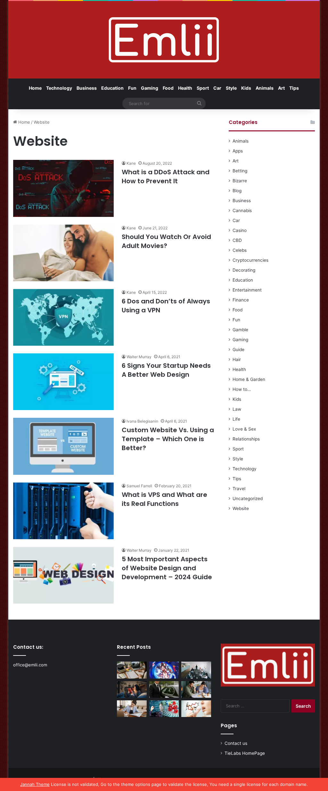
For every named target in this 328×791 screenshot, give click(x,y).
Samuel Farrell (139, 485)
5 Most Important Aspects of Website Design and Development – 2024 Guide (167, 568)
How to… (242, 389)
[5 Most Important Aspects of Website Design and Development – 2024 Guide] (63, 575)
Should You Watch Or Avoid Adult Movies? (166, 241)
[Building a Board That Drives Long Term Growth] (196, 670)
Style (231, 88)
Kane (131, 163)
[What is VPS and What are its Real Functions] (63, 510)
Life (236, 419)
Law (237, 409)
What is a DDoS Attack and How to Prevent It (165, 176)
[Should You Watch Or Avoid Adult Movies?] (63, 253)
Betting (240, 170)
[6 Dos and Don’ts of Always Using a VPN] (63, 317)
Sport (203, 88)
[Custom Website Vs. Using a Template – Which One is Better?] (63, 446)
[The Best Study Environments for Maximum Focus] (132, 708)
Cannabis (242, 210)
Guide (238, 349)
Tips (294, 88)
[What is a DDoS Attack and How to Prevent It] (63, 188)
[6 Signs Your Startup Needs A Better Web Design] (63, 381)
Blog (237, 190)
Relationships (246, 438)
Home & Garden (249, 379)
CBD (237, 240)
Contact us (236, 743)
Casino (240, 230)
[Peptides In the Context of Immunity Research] (196, 708)
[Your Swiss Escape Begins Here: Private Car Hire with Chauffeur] (164, 689)
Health (185, 88)
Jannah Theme (35, 784)
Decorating (244, 270)
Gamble (240, 329)
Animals (265, 88)
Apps (238, 150)
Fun (132, 88)
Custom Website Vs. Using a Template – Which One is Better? (168, 438)
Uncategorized (248, 498)
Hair (237, 359)
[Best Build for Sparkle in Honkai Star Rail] (164, 670)
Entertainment (247, 290)
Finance (241, 299)
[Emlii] (164, 40)
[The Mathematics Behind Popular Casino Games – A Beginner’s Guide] (164, 708)
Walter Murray (139, 356)
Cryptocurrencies (250, 260)
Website (241, 508)
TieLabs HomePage (245, 753)
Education (112, 88)
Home (35, 88)
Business (87, 88)
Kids (246, 88)
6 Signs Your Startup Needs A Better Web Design (166, 370)
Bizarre (240, 180)
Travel (239, 488)
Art (281, 88)
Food (168, 88)
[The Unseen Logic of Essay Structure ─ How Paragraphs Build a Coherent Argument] (196, 689)
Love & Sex (244, 429)
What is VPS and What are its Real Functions (164, 499)
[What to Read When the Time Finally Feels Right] (132, 689)
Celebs (240, 250)
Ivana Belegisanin (142, 421)
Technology (59, 88)
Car (217, 88)
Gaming (149, 88)
